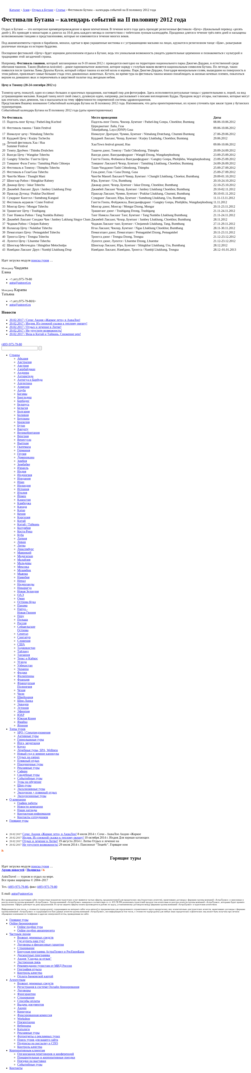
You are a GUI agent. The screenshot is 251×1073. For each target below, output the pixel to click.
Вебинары (24, 1025)
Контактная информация (33, 813)
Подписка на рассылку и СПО (37, 1043)
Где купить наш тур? (31, 941)
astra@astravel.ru (20, 282)
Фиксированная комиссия (34, 1015)
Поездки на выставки (31, 1061)
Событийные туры (29, 1064)
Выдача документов (30, 1004)
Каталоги (23, 1029)
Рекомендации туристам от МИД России (44, 965)
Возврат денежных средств (35, 937)
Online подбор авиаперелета (36, 930)
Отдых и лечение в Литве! (40, 841)
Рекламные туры (28, 1032)
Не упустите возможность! (40, 844)
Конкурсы (24, 1011)
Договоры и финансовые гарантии (40, 944)
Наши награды (27, 810)
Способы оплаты (28, 1001)
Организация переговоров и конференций (45, 1054)
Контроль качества (29, 972)
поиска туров (40, 260)
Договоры (24, 990)
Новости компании (30, 806)
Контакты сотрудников (32, 817)
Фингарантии (26, 994)
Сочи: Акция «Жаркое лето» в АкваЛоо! (49, 834)
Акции (21, 1008)
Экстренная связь (29, 962)
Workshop (23, 1018)
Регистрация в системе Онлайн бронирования (48, 987)
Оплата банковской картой (35, 976)
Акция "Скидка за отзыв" (34, 958)
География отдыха (29, 969)
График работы (27, 803)
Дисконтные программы (33, 955)
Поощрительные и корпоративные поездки (46, 1057)
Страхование (26, 948)
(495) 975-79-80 (12, 344)
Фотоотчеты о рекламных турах (38, 1036)
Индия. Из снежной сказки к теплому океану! (53, 837)
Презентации (26, 1022)
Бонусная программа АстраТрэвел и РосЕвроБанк (50, 951)
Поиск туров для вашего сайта (37, 1039)
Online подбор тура (30, 927)
